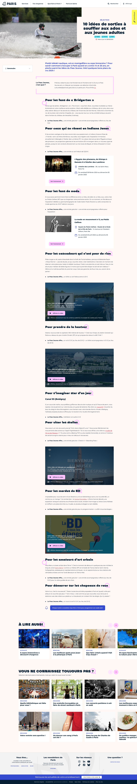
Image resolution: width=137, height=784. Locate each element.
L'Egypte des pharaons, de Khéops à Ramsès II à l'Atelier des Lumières (91, 160)
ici (95, 87)
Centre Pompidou (80, 499)
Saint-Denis (59, 568)
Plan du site (99, 782)
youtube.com (71, 303)
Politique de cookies (88, 782)
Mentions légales (39, 782)
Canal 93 (100, 407)
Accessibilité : (56, 782)
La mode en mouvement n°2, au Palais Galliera (92, 220)
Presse (71, 782)
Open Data (78, 782)
